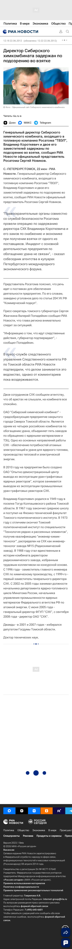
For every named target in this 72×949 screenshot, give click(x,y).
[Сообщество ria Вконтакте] (34, 810)
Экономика (38, 830)
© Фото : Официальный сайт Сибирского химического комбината (33, 107)
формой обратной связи (34, 906)
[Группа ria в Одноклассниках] (47, 810)
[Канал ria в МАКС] (9, 810)
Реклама (28, 835)
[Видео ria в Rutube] (59, 810)
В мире (52, 830)
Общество (23, 830)
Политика (8, 830)
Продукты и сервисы (49, 835)
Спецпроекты (11, 835)
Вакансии (8, 849)
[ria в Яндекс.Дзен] (22, 810)
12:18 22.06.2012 (12, 40)
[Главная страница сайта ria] (20, 31)
